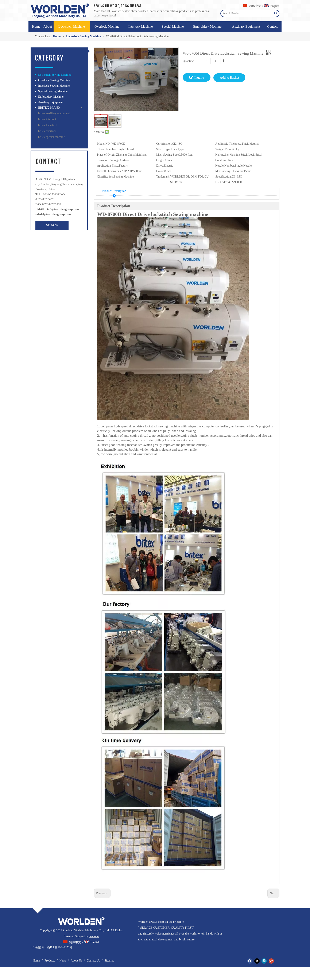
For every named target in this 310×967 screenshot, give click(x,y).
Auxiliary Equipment (50, 102)
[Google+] (271, 961)
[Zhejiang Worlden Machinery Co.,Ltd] (81, 921)
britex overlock (47, 131)
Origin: (160, 160)
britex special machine (51, 137)
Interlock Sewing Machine (54, 85)
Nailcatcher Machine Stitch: (231, 154)
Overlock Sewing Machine (54, 80)
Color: (160, 171)
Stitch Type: (163, 149)
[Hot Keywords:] (276, 13)
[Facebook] (249, 961)
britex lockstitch (47, 125)
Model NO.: (104, 143)
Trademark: (163, 176)
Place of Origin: (106, 154)
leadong (94, 936)
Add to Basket (229, 77)
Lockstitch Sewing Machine (54, 74)
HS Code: (221, 182)
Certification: (164, 143)
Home (36, 960)
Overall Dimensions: (109, 171)
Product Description (114, 191)
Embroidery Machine (50, 96)
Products (49, 960)
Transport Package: (108, 160)
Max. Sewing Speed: (168, 154)
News (62, 960)
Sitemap (109, 960)
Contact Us (93, 960)
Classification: (105, 176)
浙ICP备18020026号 (59, 947)
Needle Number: (225, 165)
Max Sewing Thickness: (229, 171)
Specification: (223, 176)
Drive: (160, 165)
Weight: (220, 149)
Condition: (221, 160)
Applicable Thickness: (228, 143)
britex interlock (47, 119)
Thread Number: (107, 149)
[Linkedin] (264, 961)
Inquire (199, 77)
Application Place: (108, 165)
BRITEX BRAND (49, 107)
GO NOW (52, 225)
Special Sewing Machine (52, 91)
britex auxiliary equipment (54, 113)
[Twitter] (257, 961)
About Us (76, 960)
